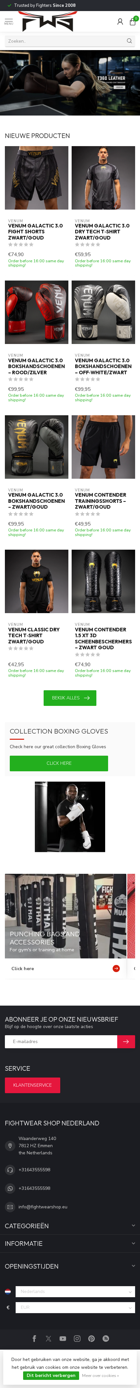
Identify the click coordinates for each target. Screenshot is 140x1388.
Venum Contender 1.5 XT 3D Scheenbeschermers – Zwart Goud (103, 639)
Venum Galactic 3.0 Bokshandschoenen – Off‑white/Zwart (103, 367)
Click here (59, 763)
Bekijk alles (66, 698)
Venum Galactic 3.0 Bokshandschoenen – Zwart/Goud (36, 501)
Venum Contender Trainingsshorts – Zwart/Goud (100, 501)
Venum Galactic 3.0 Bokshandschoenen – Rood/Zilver (36, 367)
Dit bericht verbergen (51, 1375)
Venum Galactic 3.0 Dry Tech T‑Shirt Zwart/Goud (102, 232)
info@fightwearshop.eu (43, 1207)
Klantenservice (32, 1085)
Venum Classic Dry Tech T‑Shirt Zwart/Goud (34, 636)
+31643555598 (34, 1170)
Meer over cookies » (100, 1375)
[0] (132, 21)
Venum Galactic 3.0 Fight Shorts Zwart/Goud (35, 232)
